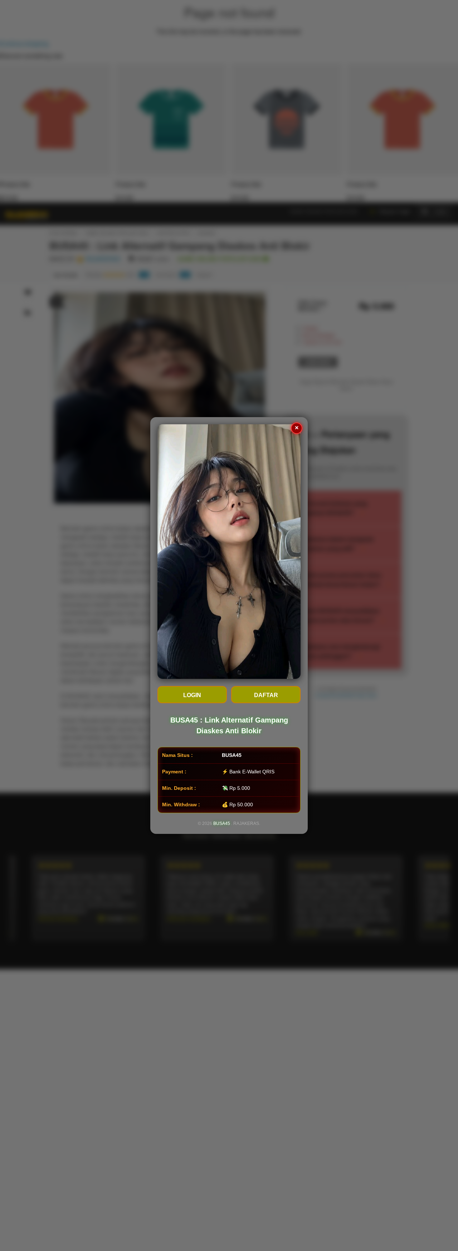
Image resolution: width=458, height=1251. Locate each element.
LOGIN (192, 695)
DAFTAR (266, 695)
